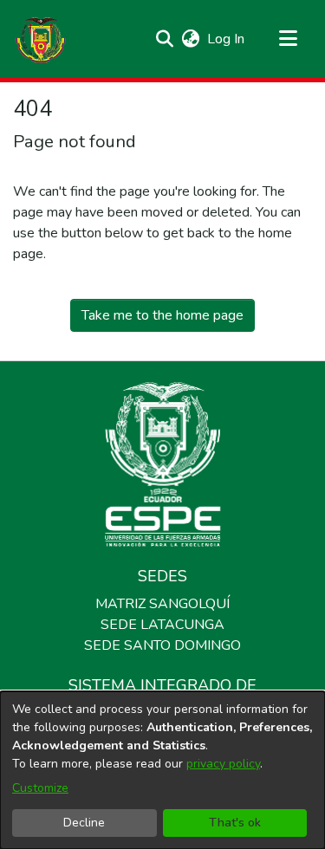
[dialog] (162, 770)
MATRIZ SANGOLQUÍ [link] (162, 603)
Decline (84, 822)
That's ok (235, 822)
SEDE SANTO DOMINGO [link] (162, 645)
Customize (40, 788)
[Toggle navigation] (287, 39)
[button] (40, 39)
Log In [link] (226, 39)
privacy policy (223, 763)
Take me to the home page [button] (162, 315)
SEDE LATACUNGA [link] (162, 624)
